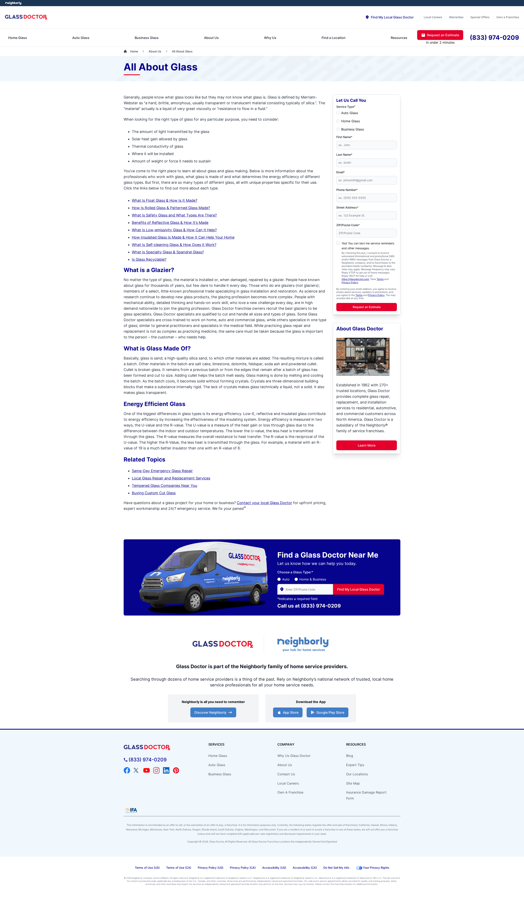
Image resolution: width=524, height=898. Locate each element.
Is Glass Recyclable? (149, 259)
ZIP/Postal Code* (348, 225)
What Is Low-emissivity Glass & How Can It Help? (174, 230)
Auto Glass (349, 113)
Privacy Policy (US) (210, 867)
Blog (349, 756)
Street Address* (347, 207)
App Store (290, 712)
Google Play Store (330, 712)
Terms (380, 279)
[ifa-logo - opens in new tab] (131, 810)
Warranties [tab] (456, 17)
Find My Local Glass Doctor (358, 589)
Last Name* (344, 154)
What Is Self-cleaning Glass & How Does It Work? (174, 245)
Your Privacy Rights (376, 867)
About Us (284, 765)
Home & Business (312, 579)
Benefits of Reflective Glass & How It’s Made (170, 222)
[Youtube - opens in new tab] (146, 770)
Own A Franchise (290, 792)
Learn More (366, 445)
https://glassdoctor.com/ (355, 279)
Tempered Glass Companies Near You (164, 485)
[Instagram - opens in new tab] (156, 770)
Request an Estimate (367, 307)
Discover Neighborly (210, 712)
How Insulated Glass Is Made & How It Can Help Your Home (183, 237)
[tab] (389, 17)
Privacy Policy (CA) (243, 867)
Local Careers (288, 783)
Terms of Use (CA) (178, 867)
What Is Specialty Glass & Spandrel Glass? (168, 252)
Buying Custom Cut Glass (154, 493)
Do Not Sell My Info (336, 867)
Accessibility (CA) (305, 867)
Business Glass (352, 129)
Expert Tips (355, 765)
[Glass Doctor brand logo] (26, 17)
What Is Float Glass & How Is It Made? (164, 200)
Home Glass (350, 121)
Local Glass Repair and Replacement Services (171, 478)
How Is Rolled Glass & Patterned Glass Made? (171, 208)
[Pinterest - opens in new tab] (176, 770)
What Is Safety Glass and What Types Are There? (174, 215)
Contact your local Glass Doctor (264, 503)
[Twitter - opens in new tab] (136, 770)
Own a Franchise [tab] (507, 17)
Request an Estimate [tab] (443, 35)
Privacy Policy (350, 282)
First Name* (344, 137)
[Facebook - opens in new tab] (127, 770)
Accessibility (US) (274, 867)
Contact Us (286, 774)
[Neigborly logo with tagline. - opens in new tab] (303, 644)
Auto (286, 579)
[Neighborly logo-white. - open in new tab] (13, 3)
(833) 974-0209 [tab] (494, 37)
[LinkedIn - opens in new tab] (166, 770)
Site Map (353, 783)
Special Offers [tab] (480, 17)
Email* (340, 172)
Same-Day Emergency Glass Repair (162, 471)
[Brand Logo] (159, 747)
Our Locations (357, 774)
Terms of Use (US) (147, 867)
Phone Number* (347, 190)
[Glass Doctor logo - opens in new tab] (223, 644)
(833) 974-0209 (321, 606)
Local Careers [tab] (433, 17)
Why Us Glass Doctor (294, 756)
